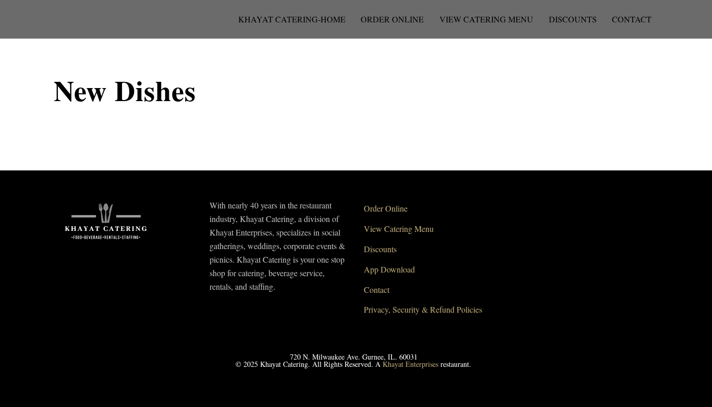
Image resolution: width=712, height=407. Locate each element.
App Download (389, 269)
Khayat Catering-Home (292, 19)
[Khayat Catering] (106, 242)
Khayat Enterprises (410, 364)
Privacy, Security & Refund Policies (423, 309)
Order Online (392, 19)
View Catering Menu (486, 19)
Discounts (573, 19)
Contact (632, 19)
